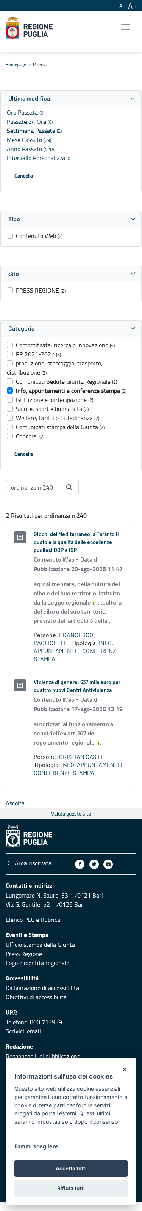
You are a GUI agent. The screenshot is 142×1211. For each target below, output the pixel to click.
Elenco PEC (20, 919)
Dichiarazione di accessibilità (42, 988)
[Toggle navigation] (125, 27)
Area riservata (33, 863)
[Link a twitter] (94, 864)
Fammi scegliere (36, 1146)
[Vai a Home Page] (29, 28)
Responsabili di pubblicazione (43, 1056)
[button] (71, 99)
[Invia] (69, 487)
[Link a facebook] (79, 864)
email (34, 1031)
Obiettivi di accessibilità (36, 997)
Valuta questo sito (71, 813)
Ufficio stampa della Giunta (40, 944)
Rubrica (50, 919)
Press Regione (24, 954)
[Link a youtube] (108, 864)
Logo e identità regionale (37, 963)
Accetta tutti (71, 1168)
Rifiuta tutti (71, 1188)
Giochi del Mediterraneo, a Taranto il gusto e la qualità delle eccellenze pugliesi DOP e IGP (76, 542)
